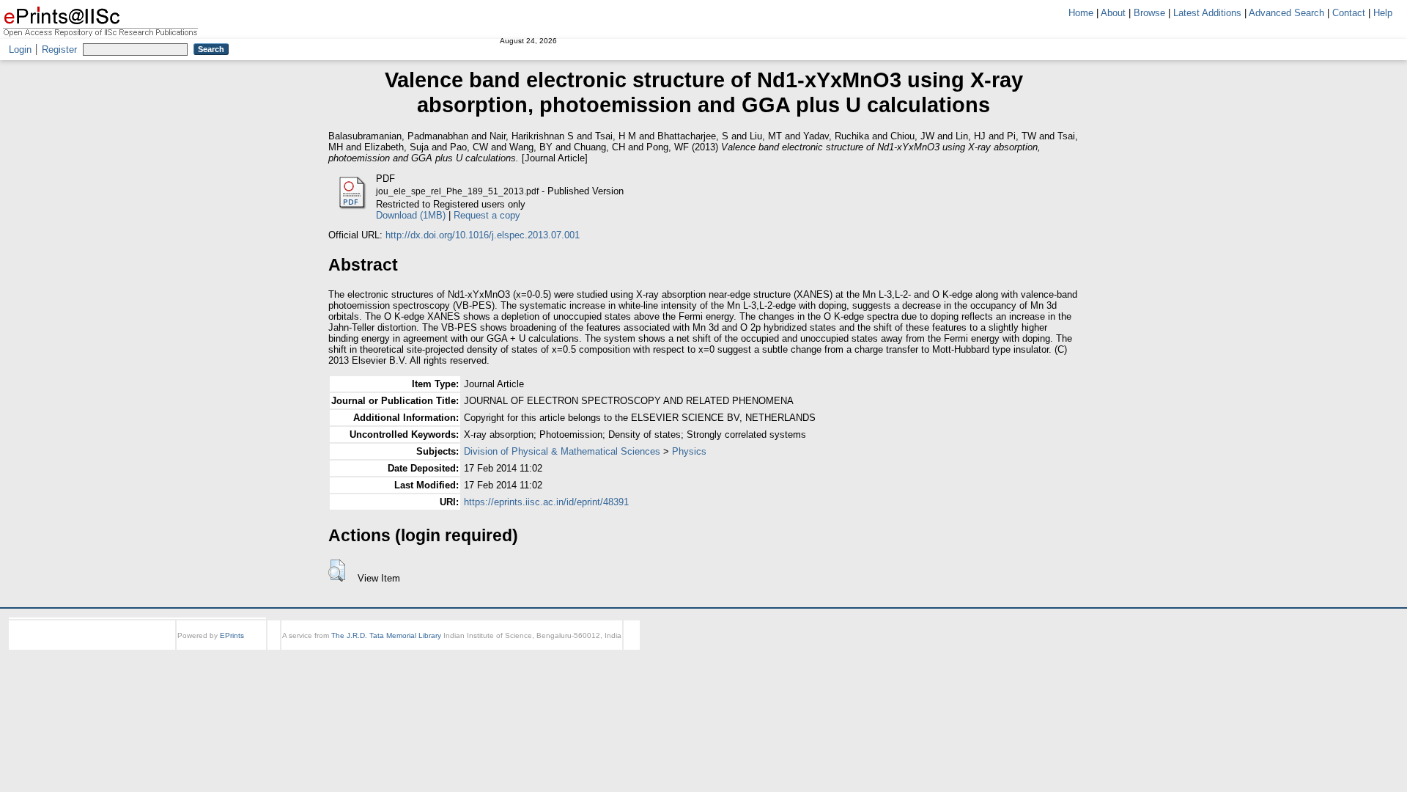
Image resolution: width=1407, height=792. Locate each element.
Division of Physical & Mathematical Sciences (562, 451)
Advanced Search (1286, 12)
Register (59, 49)
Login (20, 49)
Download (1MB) (411, 215)
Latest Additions (1207, 12)
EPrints (232, 635)
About (1113, 12)
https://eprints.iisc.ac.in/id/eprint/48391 (546, 501)
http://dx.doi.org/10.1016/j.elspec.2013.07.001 (482, 235)
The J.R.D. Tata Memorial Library (386, 635)
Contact (1348, 12)
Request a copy (487, 215)
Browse (1149, 12)
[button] (336, 571)
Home (1080, 12)
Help (1382, 12)
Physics (689, 451)
